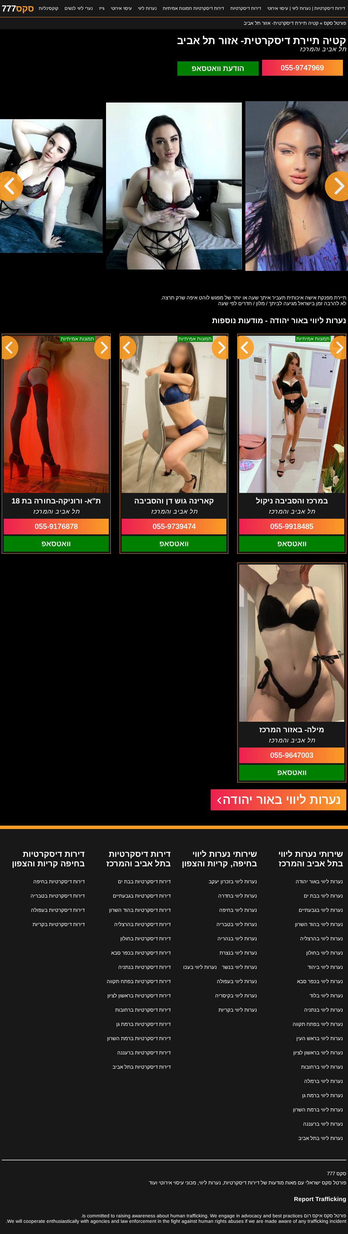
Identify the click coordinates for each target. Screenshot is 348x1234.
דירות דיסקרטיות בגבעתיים (142, 896)
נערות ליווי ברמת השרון (318, 1109)
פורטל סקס (335, 23)
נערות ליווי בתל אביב (320, 1138)
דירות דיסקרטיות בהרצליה (142, 924)
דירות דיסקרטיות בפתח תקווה (139, 981)
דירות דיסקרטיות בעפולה (58, 910)
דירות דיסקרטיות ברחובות (143, 1010)
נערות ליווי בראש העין (319, 1038)
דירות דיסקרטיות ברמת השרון (139, 1038)
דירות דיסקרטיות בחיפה (59, 881)
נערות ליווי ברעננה (323, 1124)
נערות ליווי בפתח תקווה (318, 1024)
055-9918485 (291, 526)
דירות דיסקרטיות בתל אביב (141, 1067)
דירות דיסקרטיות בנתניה (144, 967)
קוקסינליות (48, 8)
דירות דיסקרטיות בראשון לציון (139, 995)
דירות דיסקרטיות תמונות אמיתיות (193, 8)
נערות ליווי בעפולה (237, 981)
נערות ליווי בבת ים (323, 896)
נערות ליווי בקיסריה (236, 995)
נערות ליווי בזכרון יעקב (233, 881)
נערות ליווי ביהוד (325, 967)
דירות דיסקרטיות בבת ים (144, 881)
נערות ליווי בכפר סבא (320, 981)
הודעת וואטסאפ (218, 68)
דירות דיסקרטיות (245, 8)
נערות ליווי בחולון (324, 953)
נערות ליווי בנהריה (237, 938)
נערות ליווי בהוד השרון (319, 924)
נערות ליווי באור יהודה (282, 800)
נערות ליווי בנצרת (238, 953)
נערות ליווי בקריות (238, 1010)
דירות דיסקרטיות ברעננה (144, 1052)
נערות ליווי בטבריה (236, 924)
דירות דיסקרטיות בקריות (59, 924)
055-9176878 (56, 526)
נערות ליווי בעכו (200, 967)
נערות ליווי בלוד (326, 995)
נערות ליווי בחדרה (237, 896)
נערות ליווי (147, 8)
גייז (102, 8)
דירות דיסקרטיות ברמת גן (143, 1024)
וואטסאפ (292, 543)
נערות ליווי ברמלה (323, 1081)
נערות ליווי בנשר (239, 967)
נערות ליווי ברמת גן (322, 1095)
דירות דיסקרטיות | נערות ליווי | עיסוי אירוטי (306, 8)
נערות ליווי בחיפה (238, 910)
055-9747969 (302, 67)
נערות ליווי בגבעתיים (321, 910)
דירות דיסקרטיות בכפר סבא (141, 953)
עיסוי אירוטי (121, 8)
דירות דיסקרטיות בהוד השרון (140, 910)
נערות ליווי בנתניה (323, 1010)
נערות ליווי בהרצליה (321, 938)
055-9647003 (291, 755)
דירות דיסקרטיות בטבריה (58, 896)
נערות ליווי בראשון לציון (318, 1052)
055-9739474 (174, 526)
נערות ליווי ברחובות (322, 1067)
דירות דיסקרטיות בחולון (145, 938)
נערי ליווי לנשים (79, 8)
